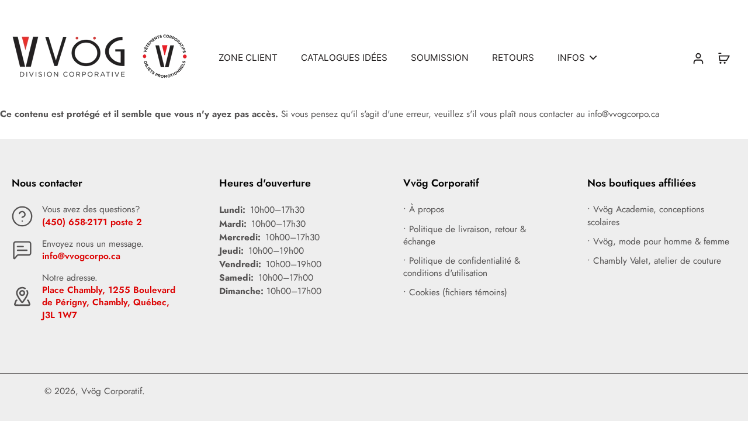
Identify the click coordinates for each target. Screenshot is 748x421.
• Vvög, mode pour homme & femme (658, 242)
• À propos (423, 209)
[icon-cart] (723, 58)
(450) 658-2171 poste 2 (92, 222)
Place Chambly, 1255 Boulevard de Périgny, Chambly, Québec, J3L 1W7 (108, 302)
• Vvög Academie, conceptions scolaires (645, 215)
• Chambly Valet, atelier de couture (654, 261)
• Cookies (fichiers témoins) (455, 293)
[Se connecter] (698, 57)
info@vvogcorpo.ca (81, 256)
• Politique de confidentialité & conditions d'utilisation (461, 267)
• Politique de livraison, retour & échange (464, 235)
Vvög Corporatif (111, 391)
